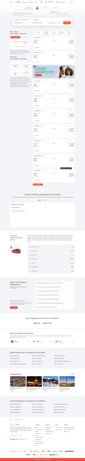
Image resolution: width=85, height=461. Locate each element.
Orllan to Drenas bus (37, 358)
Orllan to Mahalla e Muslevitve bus (18, 364)
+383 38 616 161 (70, 429)
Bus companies (29, 2)
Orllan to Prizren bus (15, 361)
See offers (38, 75)
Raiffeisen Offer (39, 441)
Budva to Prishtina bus (15, 412)
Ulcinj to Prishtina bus (15, 409)
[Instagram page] (14, 435)
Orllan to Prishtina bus (37, 361)
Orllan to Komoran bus (59, 355)
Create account (49, 433)
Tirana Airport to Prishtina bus (61, 404)
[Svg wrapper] (14, 451)
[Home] (15, 2)
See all (72, 374)
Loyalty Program (39, 437)
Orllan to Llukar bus (58, 364)
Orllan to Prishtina (15, 37)
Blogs (36, 435)
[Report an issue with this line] (71, 37)
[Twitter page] (17, 435)
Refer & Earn (38, 439)
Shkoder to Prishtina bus (38, 407)
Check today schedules (21, 46)
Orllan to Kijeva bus (14, 355)
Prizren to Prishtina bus (15, 407)
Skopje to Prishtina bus (15, 404)
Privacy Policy (58, 429)
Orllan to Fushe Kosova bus (38, 355)
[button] (55, 283)
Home (11, 419)
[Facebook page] (11, 435)
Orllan (39, 200)
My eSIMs (47, 429)
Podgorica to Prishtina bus (38, 409)
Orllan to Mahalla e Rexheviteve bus (62, 361)
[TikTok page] (21, 435)
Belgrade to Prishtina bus (60, 409)
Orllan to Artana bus (37, 364)
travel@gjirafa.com (70, 427)
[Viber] (64, 431)
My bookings (48, 427)
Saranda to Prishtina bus (38, 412)
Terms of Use (58, 427)
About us (37, 431)
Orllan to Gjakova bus (59, 358)
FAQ (35, 2)
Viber (67, 431)
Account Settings (49, 431)
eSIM (24, 2)
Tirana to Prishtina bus (37, 404)
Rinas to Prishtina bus (59, 412)
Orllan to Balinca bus (15, 358)
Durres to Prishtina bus (59, 407)
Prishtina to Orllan (26, 37)
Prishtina (45, 200)
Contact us (14, 307)
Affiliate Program (39, 443)
